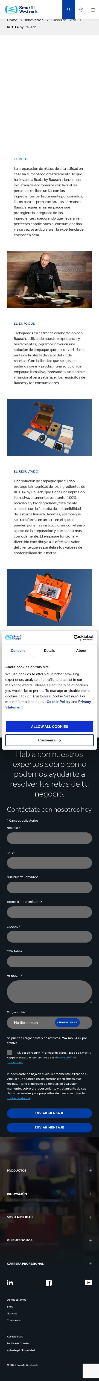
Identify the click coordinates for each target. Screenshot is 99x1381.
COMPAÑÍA (14, 951)
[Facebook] (49, 1283)
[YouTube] (88, 1282)
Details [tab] (49, 650)
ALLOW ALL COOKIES (49, 727)
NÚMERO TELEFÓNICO (22, 877)
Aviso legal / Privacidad (21, 1350)
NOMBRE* (14, 828)
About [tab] (81, 650)
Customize (46, 740)
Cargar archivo (17, 1012)
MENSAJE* (14, 976)
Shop (10, 1306)
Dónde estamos (16, 1299)
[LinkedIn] (10, 1282)
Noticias (12, 1313)
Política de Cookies (18, 1343)
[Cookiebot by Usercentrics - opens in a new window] (73, 638)
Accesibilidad (15, 1336)
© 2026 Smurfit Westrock (22, 1365)
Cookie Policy (58, 702)
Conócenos (14, 1320)
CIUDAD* (13, 926)
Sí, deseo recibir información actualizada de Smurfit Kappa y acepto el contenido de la (49, 1057)
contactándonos (18, 1098)
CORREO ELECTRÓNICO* (24, 902)
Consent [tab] (18, 650)
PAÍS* (11, 852)
